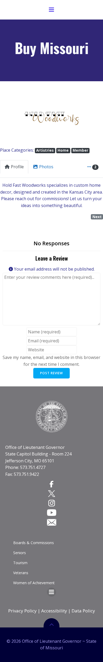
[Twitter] (51, 493)
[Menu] (51, 9)
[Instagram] (51, 503)
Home (63, 150)
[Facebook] (51, 483)
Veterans (20, 572)
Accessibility (54, 611)
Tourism (20, 562)
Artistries (45, 150)
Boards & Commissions (33, 542)
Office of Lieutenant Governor (35, 447)
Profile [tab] (17, 167)
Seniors (19, 552)
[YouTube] (51, 512)
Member (80, 150)
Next (97, 216)
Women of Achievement (34, 582)
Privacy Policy (22, 611)
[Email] (51, 522)
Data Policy (83, 611)
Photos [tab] (46, 167)
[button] (8, 118)
